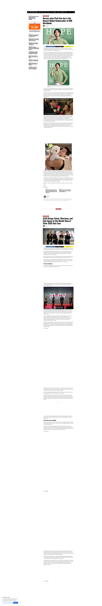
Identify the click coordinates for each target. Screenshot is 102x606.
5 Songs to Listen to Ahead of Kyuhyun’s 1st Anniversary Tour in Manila (33, 56)
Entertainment (54, 12)
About (42, 12)
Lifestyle (59, 12)
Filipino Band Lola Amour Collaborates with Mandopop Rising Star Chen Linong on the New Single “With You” (34, 48)
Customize (5, 602)
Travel (45, 12)
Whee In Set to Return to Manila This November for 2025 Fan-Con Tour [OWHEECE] (33, 44)
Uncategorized (30, 15)
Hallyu (48, 12)
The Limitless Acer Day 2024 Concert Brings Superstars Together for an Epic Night (33, 68)
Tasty (51, 12)
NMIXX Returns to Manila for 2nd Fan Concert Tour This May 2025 (33, 60)
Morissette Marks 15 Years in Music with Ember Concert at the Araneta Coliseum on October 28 (34, 39)
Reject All (10, 602)
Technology (62, 12)
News (65, 12)
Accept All (15, 602)
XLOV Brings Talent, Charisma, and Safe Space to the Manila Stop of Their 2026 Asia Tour (34, 35)
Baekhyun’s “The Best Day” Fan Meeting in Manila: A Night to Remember (33, 64)
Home (39, 12)
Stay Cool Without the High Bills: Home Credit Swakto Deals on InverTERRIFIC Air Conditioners (33, 52)
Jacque (48, 196)
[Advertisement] (51, 5)
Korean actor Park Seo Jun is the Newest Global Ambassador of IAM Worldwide (34, 18)
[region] (10, 600)
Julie (46, 226)
